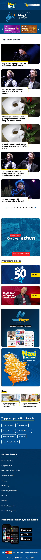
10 (32, 208)
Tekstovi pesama (8, 436)
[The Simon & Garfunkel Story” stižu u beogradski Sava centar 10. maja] (20, 162)
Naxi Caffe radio (8, 431)
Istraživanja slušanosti (9, 491)
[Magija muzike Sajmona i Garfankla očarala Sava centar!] (20, 79)
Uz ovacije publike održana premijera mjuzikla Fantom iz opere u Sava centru (14, 119)
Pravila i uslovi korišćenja (31, 552)
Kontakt (4, 500)
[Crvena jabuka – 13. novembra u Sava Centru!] (20, 189)
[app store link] (26, 535)
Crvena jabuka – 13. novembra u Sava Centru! (13, 200)
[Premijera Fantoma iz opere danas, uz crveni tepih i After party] (20, 134)
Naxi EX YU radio (24, 431)
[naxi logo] (12, 5)
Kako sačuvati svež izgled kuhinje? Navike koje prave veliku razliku (10, 405)
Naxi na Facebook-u (8, 506)
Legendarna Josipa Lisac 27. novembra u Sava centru (14, 65)
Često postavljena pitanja (10, 470)
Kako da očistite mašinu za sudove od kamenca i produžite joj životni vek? (30, 405)
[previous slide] (2, 29)
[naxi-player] (20, 328)
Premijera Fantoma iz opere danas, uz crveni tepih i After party (14, 146)
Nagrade (22, 436)
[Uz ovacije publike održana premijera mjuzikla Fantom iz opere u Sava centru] (20, 107)
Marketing (5, 486)
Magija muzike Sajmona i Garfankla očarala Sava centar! (13, 91)
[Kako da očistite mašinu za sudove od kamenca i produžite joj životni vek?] (30, 398)
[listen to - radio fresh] (12, 29)
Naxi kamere (23, 425)
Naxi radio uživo (8, 425)
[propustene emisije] (20, 274)
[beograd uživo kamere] (20, 237)
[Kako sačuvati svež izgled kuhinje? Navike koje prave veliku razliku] (10, 398)
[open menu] (3, 5)
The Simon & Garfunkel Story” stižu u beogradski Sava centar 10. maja (13, 174)
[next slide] (38, 29)
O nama (4, 481)
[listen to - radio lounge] (29, 29)
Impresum (4, 495)
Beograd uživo (6, 466)
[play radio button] (32, 5)
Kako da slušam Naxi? (10, 442)
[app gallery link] (26, 539)
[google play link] (26, 530)
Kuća (4, 391)
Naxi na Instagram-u (8, 511)
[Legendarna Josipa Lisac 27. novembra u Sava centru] (20, 54)
